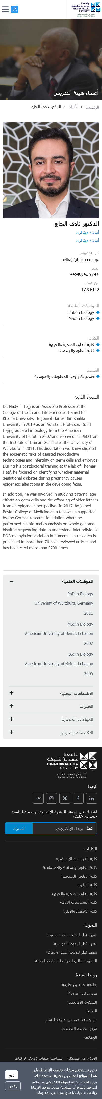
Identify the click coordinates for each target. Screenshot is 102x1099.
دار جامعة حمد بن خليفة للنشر (71, 1019)
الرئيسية (92, 106)
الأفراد (74, 106)
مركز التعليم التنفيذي (79, 1028)
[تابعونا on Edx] (38, 798)
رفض (12, 1086)
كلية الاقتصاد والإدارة (80, 910)
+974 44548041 (84, 273)
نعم (11, 1074)
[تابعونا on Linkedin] (91, 798)
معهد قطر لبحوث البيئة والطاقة (71, 951)
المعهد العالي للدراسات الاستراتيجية (66, 960)
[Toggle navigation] (5, 9)
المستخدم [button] (14, 9)
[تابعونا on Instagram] (51, 798)
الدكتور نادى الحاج (46, 106)
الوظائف (90, 1036)
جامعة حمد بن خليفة (79, 984)
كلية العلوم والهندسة (79, 875)
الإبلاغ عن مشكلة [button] (82, 1057)
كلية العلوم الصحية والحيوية (74, 893)
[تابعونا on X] (64, 798)
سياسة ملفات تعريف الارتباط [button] (39, 1057)
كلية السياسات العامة (78, 901)
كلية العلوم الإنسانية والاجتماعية (70, 867)
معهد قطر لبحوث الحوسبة (75, 943)
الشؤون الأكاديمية (82, 1001)
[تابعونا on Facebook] (78, 798)
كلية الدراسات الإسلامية (76, 858)
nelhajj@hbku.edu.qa (80, 259)
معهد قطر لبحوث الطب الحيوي (72, 934)
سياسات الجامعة (82, 993)
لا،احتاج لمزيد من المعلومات (56, 1092)
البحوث (91, 1010)
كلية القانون (87, 884)
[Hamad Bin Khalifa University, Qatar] (86, 9)
